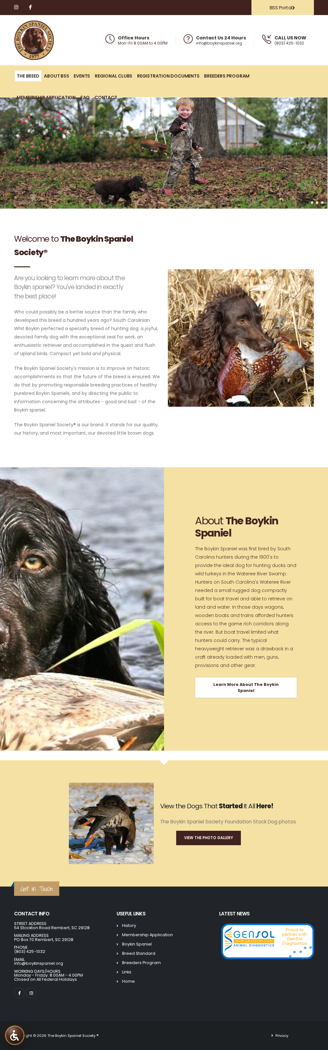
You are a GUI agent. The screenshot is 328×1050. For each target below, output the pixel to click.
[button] (312, 202)
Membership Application (46, 97)
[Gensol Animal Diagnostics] (267, 940)
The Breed (28, 76)
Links (126, 972)
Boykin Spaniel (137, 944)
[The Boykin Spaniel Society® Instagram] (31, 993)
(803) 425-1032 (289, 43)
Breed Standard (138, 953)
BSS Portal (281, 7)
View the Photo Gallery (208, 837)
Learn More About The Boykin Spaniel (246, 687)
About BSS (56, 76)
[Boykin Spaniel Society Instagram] (16, 7)
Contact (105, 97)
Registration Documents (168, 76)
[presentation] (9, 153)
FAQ (85, 97)
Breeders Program (227, 76)
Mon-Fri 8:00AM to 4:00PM (143, 43)
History (129, 925)
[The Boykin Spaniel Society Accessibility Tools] (14, 1035)
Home (128, 981)
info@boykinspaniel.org (219, 43)
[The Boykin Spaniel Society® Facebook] (19, 993)
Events (82, 76)
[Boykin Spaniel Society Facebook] (31, 7)
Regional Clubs (113, 76)
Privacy (281, 1035)
